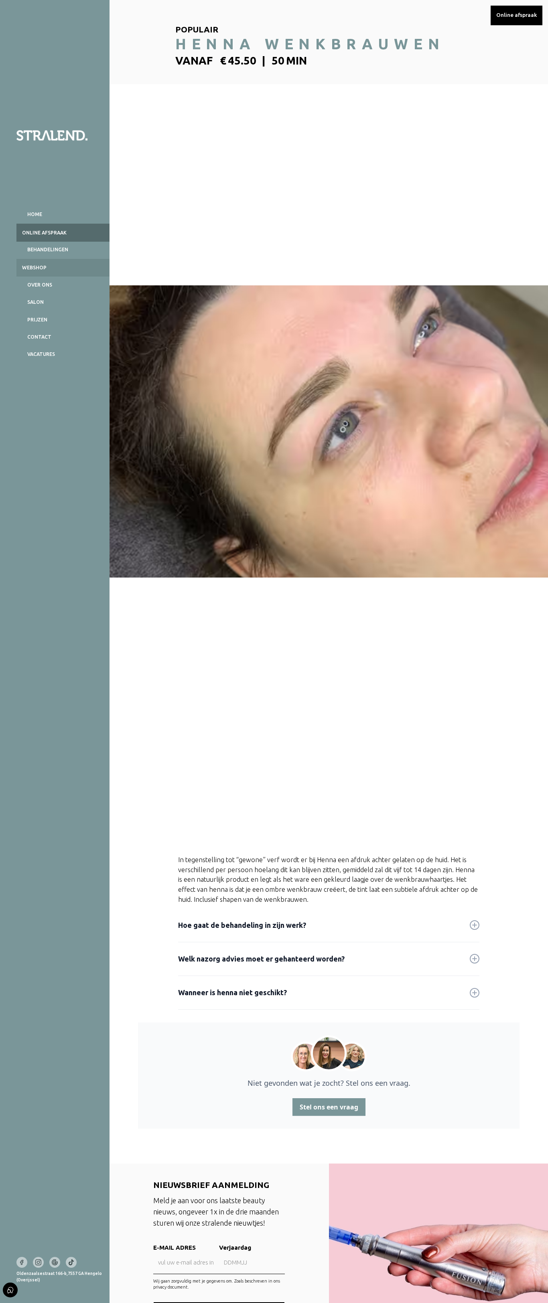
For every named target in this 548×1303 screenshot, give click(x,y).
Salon (35, 302)
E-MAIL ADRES (174, 1247)
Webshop (34, 267)
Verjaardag (235, 1247)
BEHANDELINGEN (47, 249)
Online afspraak (516, 15)
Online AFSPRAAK (44, 232)
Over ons (39, 284)
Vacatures (41, 354)
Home (34, 214)
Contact (39, 336)
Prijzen (37, 319)
